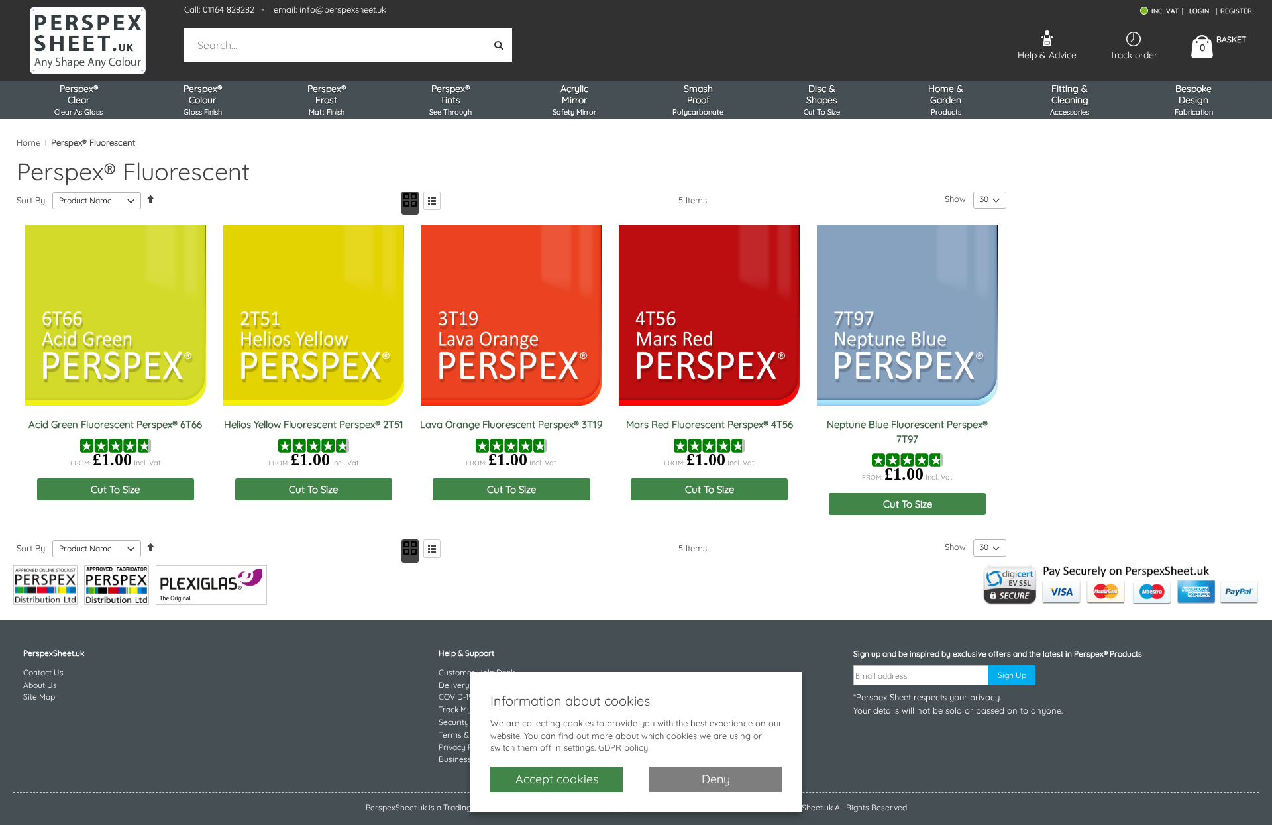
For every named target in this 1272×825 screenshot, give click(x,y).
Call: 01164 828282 (219, 9)
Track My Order (467, 709)
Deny (716, 779)
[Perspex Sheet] (87, 40)
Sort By (31, 200)
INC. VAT (1165, 11)
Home (28, 142)
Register (1236, 11)
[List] (432, 201)
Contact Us (43, 672)
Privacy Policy (464, 747)
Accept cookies (556, 779)
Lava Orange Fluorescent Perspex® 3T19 (511, 424)
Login (1199, 11)
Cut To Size (115, 489)
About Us (40, 685)
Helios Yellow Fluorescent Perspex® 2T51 (313, 424)
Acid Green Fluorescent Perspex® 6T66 (115, 424)
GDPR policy (623, 747)
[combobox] (336, 45)
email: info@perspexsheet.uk (330, 9)
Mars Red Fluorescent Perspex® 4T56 (709, 424)
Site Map (39, 697)
